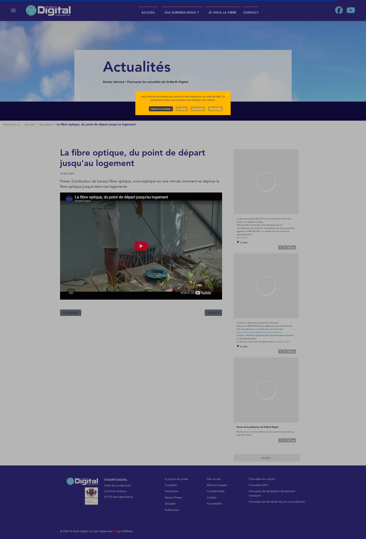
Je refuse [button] (181, 108)
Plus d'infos (215, 108)
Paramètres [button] (198, 108)
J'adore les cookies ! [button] (160, 108)
